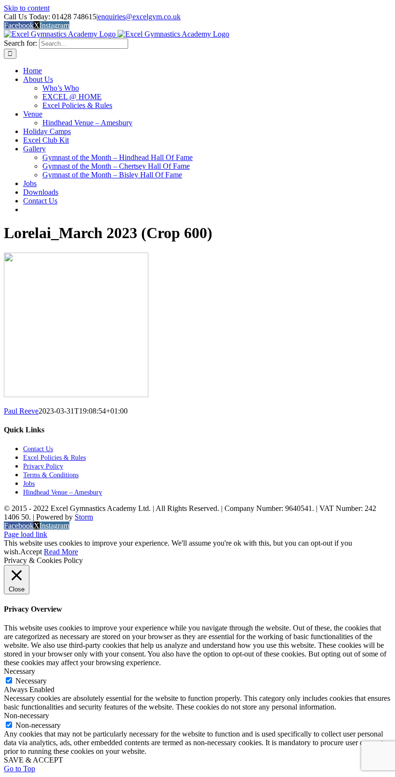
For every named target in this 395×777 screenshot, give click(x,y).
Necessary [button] (19, 671)
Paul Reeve (21, 411)
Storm (84, 517)
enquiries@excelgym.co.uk (139, 17)
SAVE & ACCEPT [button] (33, 760)
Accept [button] (31, 552)
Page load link (25, 534)
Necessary (31, 681)
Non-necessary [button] (26, 715)
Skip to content (27, 8)
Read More (61, 552)
